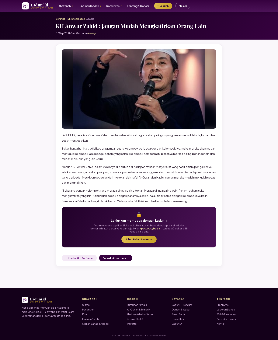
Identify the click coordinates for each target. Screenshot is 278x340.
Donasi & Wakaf (181, 309)
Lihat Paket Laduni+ (139, 239)
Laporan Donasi (226, 309)
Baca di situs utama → (116, 258)
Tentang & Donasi (138, 6)
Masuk (183, 5)
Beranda (60, 18)
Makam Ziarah (90, 319)
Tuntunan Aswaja (137, 304)
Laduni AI (177, 323)
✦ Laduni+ (163, 5)
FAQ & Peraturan (226, 314)
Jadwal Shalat (135, 319)
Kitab (85, 314)
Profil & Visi (223, 304)
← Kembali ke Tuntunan (79, 258)
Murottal (132, 323)
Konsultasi (178, 319)
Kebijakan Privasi (226, 319)
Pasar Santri (179, 314)
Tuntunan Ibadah (75, 18)
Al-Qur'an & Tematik (138, 309)
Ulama (86, 304)
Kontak (221, 323)
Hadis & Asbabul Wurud (141, 314)
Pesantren (88, 309)
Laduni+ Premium (182, 304)
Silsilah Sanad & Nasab (95, 323)
